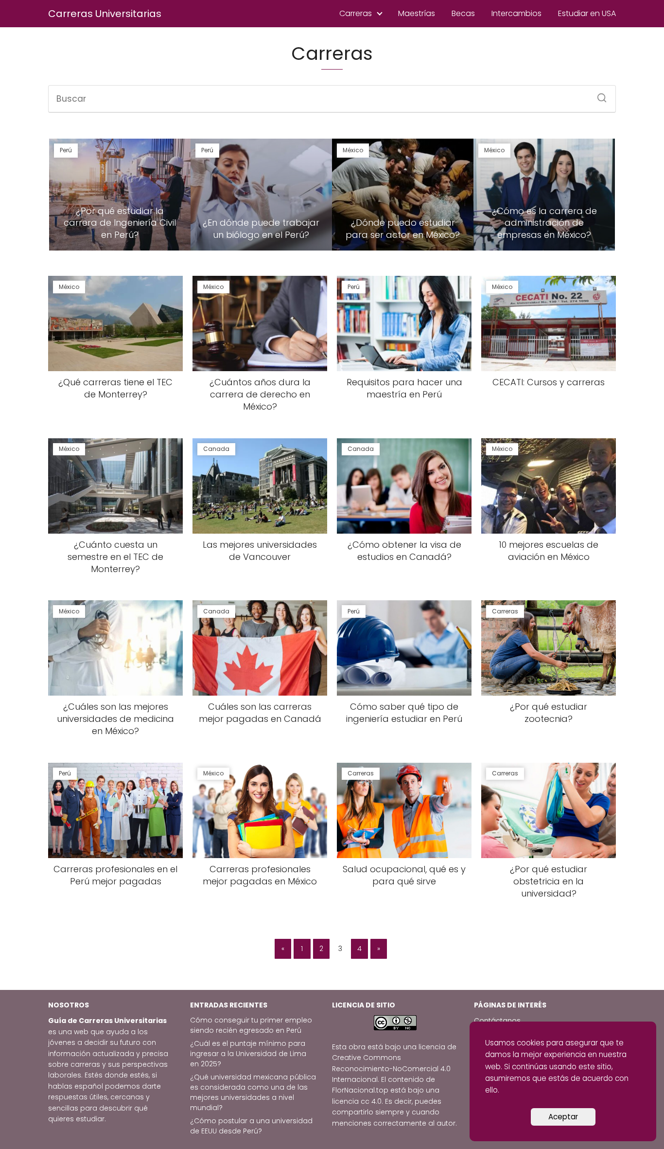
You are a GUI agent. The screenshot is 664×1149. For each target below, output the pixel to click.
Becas (463, 13)
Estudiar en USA (587, 13)
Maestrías (416, 13)
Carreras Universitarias (104, 13)
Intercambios (516, 13)
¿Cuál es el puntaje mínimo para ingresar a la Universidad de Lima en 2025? (248, 1054)
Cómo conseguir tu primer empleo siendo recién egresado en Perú (251, 1025)
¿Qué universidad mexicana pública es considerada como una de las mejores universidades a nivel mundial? (253, 1092)
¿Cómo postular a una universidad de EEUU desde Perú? (251, 1126)
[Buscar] (598, 95)
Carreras (355, 13)
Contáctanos (497, 1020)
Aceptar (563, 1117)
